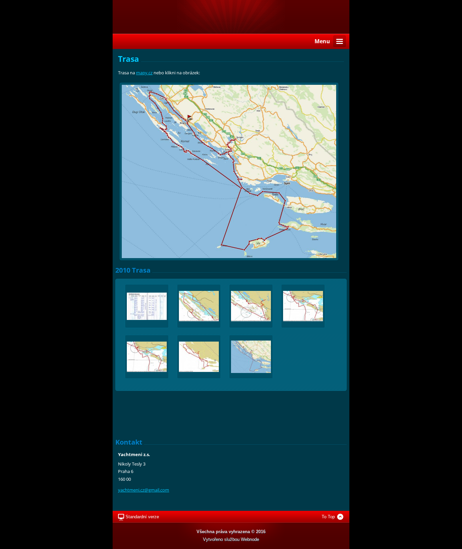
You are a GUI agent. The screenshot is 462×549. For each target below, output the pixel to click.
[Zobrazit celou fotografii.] (146, 306)
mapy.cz (144, 73)
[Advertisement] (231, 415)
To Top (328, 516)
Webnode (250, 539)
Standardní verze (142, 516)
